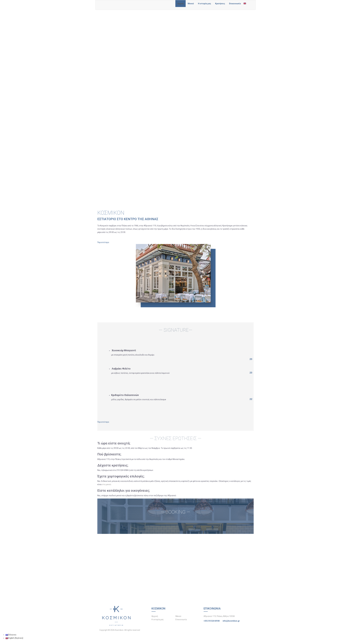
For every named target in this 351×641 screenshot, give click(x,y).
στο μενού (106, 484)
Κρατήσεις (220, 3)
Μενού (191, 3)
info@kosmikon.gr (231, 621)
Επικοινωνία (235, 3)
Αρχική (180, 3)
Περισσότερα (103, 242)
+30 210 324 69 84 (212, 621)
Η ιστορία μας (204, 3)
